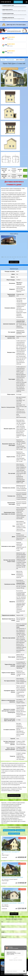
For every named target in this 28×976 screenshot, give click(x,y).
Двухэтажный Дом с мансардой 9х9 (10, 851)
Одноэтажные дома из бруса (9, 830)
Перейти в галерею (14, 262)
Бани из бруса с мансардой (14, 833)
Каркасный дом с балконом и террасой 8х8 (12, 877)
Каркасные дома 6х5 (20, 830)
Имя (2, 921)
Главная (3, 59)
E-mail (2, 932)
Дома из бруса (14, 913)
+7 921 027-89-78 (6, 2)
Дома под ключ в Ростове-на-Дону (16, 24)
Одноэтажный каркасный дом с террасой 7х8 (13, 903)
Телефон (3, 926)
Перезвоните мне (18, 1)
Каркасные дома (10, 59)
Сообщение (3, 937)
